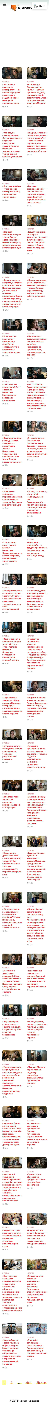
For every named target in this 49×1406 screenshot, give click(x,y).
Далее (41, 1382)
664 (28, 1382)
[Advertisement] (24, 41)
